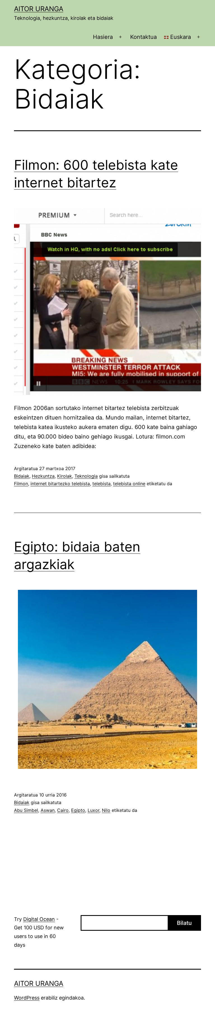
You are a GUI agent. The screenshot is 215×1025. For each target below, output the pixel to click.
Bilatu (184, 923)
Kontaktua (143, 37)
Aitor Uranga (38, 9)
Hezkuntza (43, 476)
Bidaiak (21, 476)
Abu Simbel (26, 810)
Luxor (93, 810)
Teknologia (86, 476)
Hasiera (103, 37)
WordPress (26, 998)
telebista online (129, 483)
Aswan (48, 810)
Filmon (21, 483)
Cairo (63, 810)
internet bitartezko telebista (60, 483)
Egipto (78, 810)
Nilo (106, 810)
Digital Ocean (39, 919)
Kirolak (64, 476)
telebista (101, 483)
